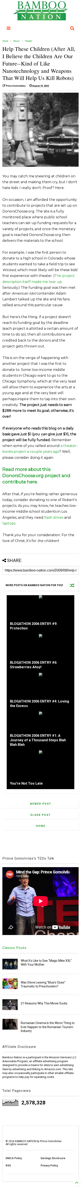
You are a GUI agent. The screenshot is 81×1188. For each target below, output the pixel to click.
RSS (8, 1165)
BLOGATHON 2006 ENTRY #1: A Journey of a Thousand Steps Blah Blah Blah (38, 740)
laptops (8, 523)
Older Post (40, 814)
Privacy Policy (49, 1165)
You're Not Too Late (26, 783)
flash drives (53, 517)
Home (5, 41)
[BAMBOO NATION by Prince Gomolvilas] (40, 18)
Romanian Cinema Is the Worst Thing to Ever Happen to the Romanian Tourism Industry (48, 1026)
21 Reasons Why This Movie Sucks (44, 1003)
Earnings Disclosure (53, 1158)
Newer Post (40, 803)
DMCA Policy (14, 1158)
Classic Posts (14, 948)
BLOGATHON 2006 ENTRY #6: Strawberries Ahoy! (33, 664)
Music (16, 41)
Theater (28, 41)
